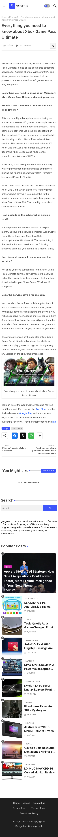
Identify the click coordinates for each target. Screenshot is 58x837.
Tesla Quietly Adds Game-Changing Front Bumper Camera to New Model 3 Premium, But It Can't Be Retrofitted (39, 626)
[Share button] (40, 436)
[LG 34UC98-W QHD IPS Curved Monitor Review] (12, 771)
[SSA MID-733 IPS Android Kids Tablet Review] (12, 605)
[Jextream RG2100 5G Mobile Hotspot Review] (12, 729)
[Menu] (4, 6)
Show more (48, 470)
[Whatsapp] (31, 436)
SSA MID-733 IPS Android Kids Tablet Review (37, 605)
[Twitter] (23, 436)
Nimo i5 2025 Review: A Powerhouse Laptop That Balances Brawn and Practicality (39, 667)
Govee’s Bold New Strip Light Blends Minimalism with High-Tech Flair (39, 750)
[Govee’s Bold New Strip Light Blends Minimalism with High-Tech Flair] (12, 750)
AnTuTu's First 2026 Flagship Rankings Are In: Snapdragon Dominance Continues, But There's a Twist (39, 646)
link (54, 421)
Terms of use (38, 808)
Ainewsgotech (35, 826)
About (26, 802)
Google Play (25, 413)
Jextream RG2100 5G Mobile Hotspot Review (39, 729)
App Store (41, 409)
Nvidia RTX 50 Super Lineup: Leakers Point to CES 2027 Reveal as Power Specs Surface (39, 688)
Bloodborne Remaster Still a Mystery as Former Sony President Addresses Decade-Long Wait (39, 709)
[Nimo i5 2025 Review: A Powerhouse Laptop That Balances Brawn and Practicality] (12, 667)
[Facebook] (15, 436)
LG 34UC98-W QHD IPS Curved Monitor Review (39, 770)
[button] (47, 5)
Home (4, 17)
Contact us (39, 802)
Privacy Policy (20, 808)
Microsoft (13, 17)
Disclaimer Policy (29, 813)
